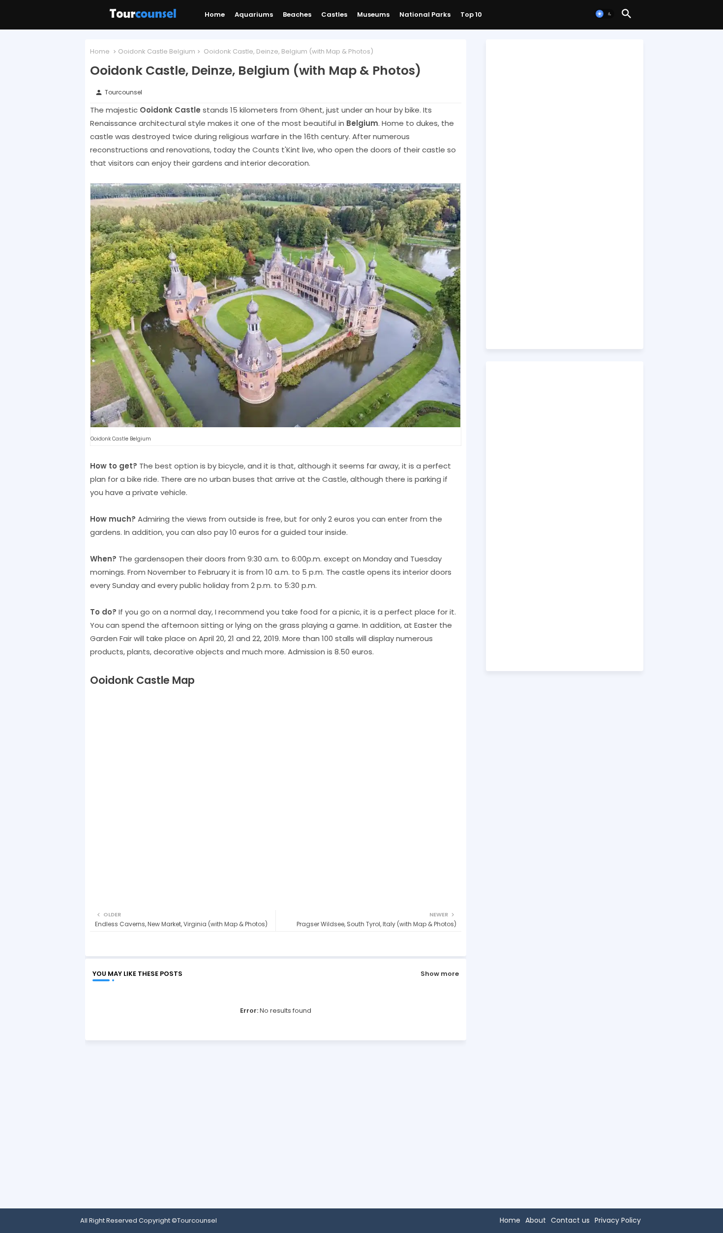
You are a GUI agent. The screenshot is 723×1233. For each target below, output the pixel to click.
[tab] (215, 17)
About (535, 1220)
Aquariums (254, 14)
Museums (373, 14)
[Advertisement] (276, 1121)
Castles (334, 14)
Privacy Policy (618, 1220)
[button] (604, 14)
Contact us (570, 1220)
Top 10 (471, 14)
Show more (440, 973)
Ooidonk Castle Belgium (156, 51)
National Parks (425, 14)
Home (215, 14)
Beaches (297, 14)
